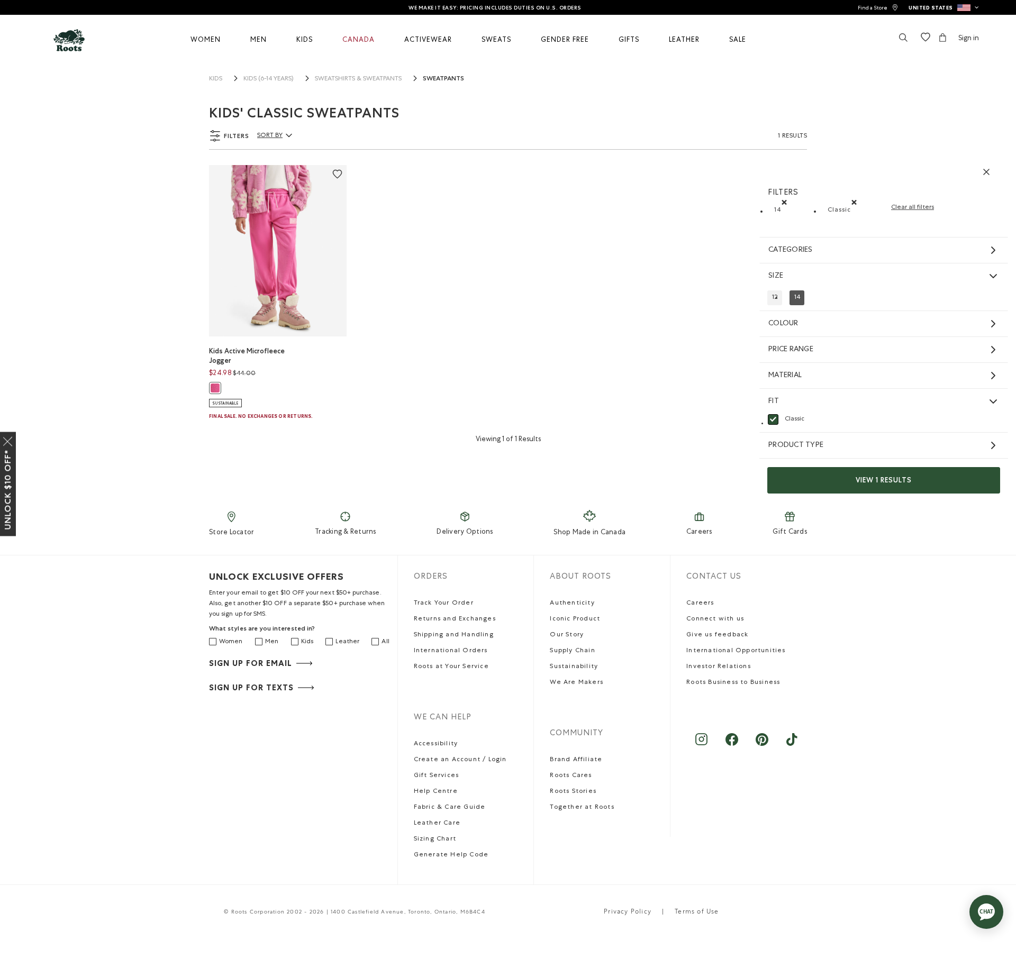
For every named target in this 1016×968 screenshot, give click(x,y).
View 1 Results (884, 480)
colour (783, 323)
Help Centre (436, 792)
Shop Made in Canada (589, 532)
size (775, 276)
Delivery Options (465, 532)
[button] (944, 7)
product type (795, 445)
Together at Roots (582, 808)
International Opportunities (735, 651)
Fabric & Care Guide (450, 808)
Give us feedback (717, 635)
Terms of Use (697, 912)
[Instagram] (701, 744)
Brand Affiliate (576, 760)
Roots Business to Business (733, 683)
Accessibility (436, 744)
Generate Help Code (451, 855)
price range (790, 349)
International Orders (451, 651)
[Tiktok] (792, 744)
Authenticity (572, 603)
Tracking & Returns (345, 532)
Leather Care (437, 823)
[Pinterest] (761, 744)
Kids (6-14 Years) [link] (268, 79)
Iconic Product (575, 619)
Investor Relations (718, 667)
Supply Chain (572, 651)
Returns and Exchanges (455, 619)
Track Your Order (444, 603)
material (785, 375)
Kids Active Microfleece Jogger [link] (247, 355)
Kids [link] (215, 79)
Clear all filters (912, 208)
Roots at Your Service (451, 667)
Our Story (567, 635)
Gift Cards (790, 532)
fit (773, 401)
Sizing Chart (435, 839)
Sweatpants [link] (443, 78)
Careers (699, 532)
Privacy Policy (627, 912)
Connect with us (715, 619)
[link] (878, 7)
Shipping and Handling (454, 635)
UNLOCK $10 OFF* (8, 490)
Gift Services (436, 776)
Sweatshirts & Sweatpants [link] (358, 79)
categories (790, 250)
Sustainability (574, 667)
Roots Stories (573, 792)
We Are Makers (576, 683)
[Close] (8, 439)
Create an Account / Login (460, 760)
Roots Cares (571, 776)
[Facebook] (731, 744)
